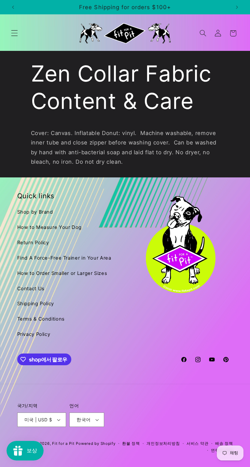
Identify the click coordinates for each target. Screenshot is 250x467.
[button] (14, 33)
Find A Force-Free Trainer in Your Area (64, 258)
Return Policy (33, 243)
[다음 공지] (237, 7)
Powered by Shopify (95, 443)
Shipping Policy (35, 304)
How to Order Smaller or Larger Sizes (62, 273)
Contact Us (31, 289)
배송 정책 (224, 443)
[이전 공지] (13, 7)
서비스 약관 (197, 443)
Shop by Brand (35, 212)
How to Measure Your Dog (49, 227)
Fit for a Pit (63, 443)
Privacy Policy (33, 334)
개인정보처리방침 (163, 443)
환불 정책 (131, 443)
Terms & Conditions (41, 319)
